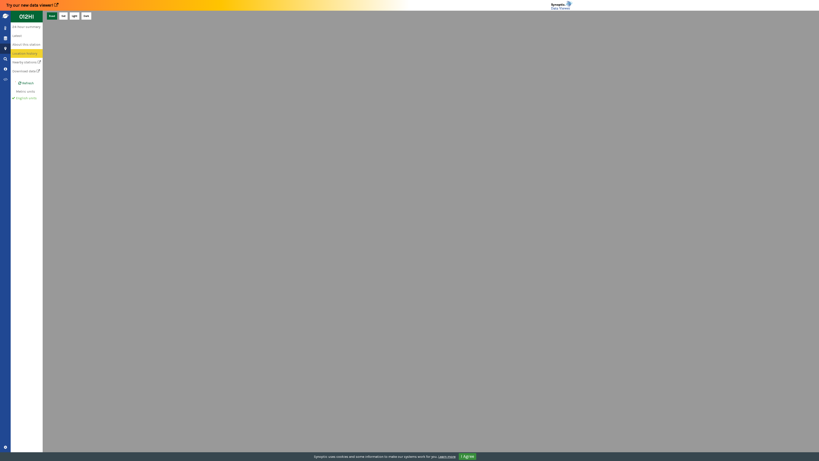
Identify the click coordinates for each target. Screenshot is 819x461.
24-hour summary (26, 27)
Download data (24, 71)
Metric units (25, 91)
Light (74, 16)
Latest (17, 36)
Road (52, 16)
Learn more (447, 457)
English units (26, 98)
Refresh (27, 83)
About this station (26, 44)
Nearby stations (25, 62)
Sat (63, 16)
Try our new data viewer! (30, 5)
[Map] (431, 236)
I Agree (467, 456)
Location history (24, 53)
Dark (86, 16)
